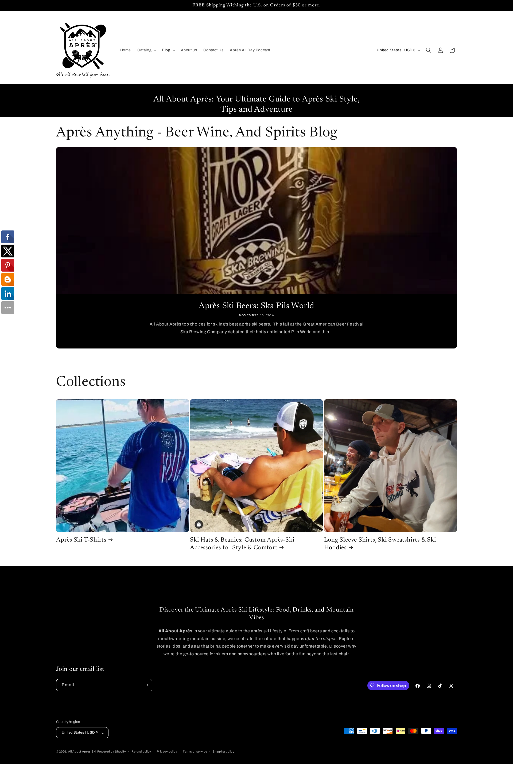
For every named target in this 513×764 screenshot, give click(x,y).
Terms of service (195, 751)
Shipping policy (224, 751)
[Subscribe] (146, 685)
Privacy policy (167, 751)
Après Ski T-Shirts (81, 540)
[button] (146, 50)
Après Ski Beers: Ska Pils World (256, 306)
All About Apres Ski (82, 751)
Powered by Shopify (111, 751)
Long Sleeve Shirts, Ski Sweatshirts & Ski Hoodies (380, 544)
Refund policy (141, 751)
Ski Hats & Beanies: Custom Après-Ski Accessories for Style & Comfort (242, 544)
